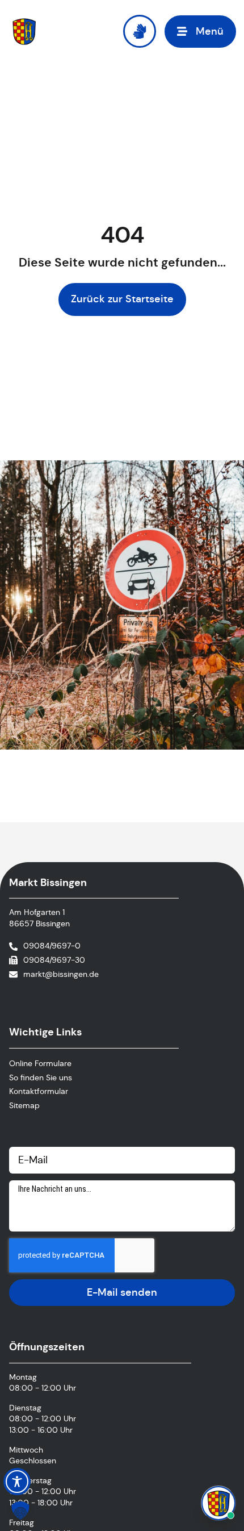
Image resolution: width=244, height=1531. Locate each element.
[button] (200, 31)
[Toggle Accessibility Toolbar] (17, 1481)
